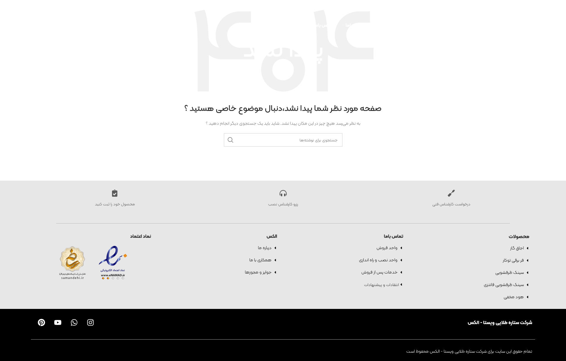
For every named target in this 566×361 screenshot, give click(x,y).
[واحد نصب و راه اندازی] (401, 260)
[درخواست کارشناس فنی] (451, 193)
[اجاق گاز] (527, 248)
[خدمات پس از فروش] (401, 272)
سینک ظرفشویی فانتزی (504, 284)
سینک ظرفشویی (509, 272)
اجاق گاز (517, 248)
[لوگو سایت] (118, 24)
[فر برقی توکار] (527, 260)
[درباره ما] (275, 248)
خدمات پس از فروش (379, 272)
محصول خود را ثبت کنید (115, 203)
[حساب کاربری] (448, 6)
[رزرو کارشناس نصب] (283, 193)
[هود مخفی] (527, 297)
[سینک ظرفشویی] (527, 273)
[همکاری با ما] (275, 260)
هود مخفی (514, 297)
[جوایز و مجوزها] (275, 272)
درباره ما (265, 247)
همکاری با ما (260, 260)
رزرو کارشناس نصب (283, 203)
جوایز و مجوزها (258, 272)
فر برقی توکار (513, 260)
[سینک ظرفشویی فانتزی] (527, 285)
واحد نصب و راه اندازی (378, 260)
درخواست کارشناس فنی (451, 203)
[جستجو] (458, 6)
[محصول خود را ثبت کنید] (114, 193)
